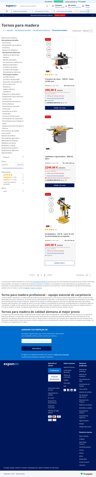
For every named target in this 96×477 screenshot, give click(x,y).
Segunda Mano (7, 153)
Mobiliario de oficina (9, 143)
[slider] (2, 168)
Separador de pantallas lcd (12, 82)
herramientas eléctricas (40, 282)
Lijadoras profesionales (11, 55)
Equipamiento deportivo (10, 150)
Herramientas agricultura (11, 138)
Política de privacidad (61, 355)
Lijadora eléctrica (9, 89)
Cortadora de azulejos (11, 70)
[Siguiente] (44, 275)
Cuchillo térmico (9, 77)
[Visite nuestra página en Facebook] (68, 391)
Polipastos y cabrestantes (11, 94)
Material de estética (8, 136)
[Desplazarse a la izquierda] (3, 15)
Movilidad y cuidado (9, 145)
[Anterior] (38, 275)
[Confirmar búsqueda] (47, 6)
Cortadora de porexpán (11, 79)
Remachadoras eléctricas (12, 72)
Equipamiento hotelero (10, 148)
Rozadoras (6, 87)
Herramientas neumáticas (11, 101)
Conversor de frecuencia (11, 116)
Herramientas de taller (10, 40)
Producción (6, 109)
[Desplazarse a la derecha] (93, 15)
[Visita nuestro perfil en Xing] (75, 391)
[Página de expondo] (3, 30)
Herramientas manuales (10, 106)
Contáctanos (54, 370)
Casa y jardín (6, 133)
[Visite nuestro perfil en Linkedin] (71, 391)
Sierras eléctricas (9, 84)
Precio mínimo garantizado (55, 98)
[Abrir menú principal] (7, 11)
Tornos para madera (10, 74)
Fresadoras (7, 92)
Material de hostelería (9, 38)
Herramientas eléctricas (11, 52)
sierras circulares (36, 288)
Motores (5, 128)
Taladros (6, 57)
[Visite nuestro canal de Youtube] (65, 391)
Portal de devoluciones (54, 378)
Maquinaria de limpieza (10, 141)
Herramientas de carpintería (12, 119)
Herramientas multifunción (12, 62)
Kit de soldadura (8, 104)
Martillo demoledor (10, 60)
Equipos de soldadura (10, 50)
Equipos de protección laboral (13, 126)
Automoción (6, 43)
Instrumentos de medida (10, 131)
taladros (26, 288)
